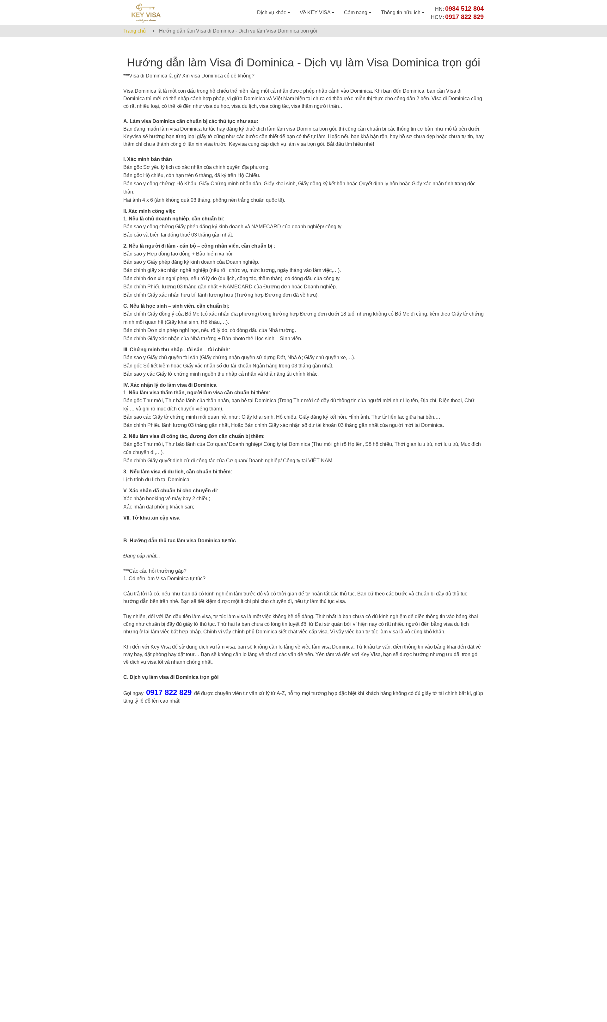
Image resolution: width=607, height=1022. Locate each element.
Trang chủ (134, 31)
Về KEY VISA (316, 12)
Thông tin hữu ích (401, 12)
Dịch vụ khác (272, 12)
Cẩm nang (356, 12)
